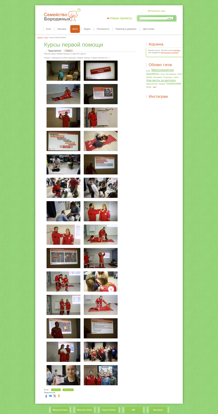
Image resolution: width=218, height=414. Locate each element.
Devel (68, 51)
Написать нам (157, 11)
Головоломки (173, 83)
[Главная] (61, 16)
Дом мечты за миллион (161, 80)
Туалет (176, 77)
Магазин (61, 29)
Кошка (148, 87)
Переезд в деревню (126, 29)
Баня (148, 71)
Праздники (167, 77)
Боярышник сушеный (169, 53)
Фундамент (157, 77)
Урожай (162, 84)
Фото (75, 29)
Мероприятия (68, 390)
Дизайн (149, 77)
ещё (154, 87)
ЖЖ (133, 410)
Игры (163, 74)
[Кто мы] (79, 10)
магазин (176, 50)
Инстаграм (158, 410)
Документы (56, 390)
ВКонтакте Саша (60, 410)
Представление (55, 51)
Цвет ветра (148, 29)
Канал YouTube (109, 410)
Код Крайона (171, 74)
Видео (87, 29)
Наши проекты (121, 18)
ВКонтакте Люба (84, 410)
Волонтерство (152, 84)
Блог (48, 29)
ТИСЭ (179, 74)
